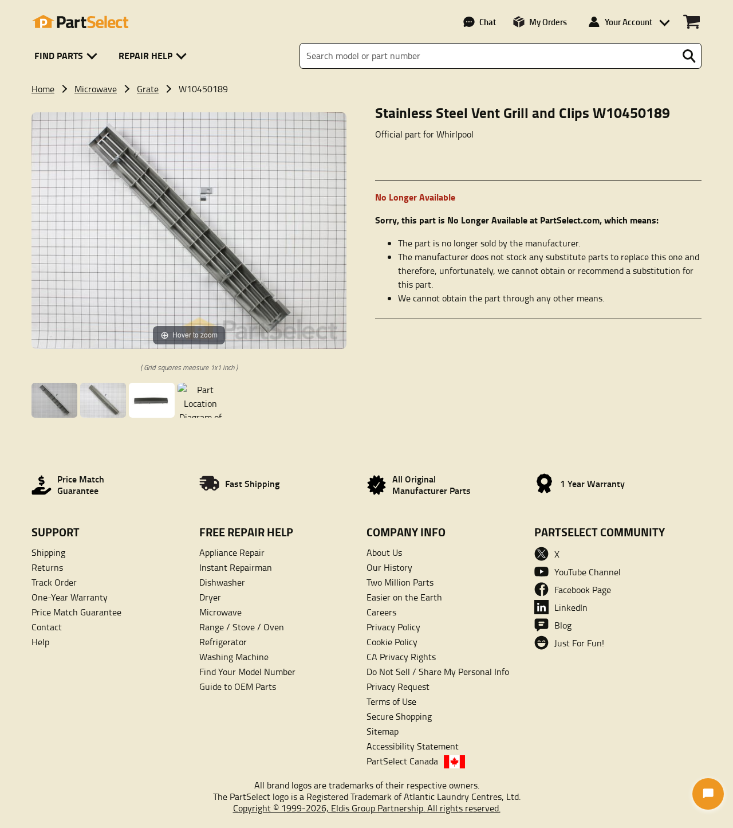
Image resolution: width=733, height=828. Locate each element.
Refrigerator (223, 641)
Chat (487, 21)
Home (42, 89)
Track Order (54, 582)
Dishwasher (222, 582)
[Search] (688, 56)
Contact (46, 627)
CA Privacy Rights (401, 656)
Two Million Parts (400, 582)
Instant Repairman (235, 567)
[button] (67, 56)
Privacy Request (397, 686)
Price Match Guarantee (76, 612)
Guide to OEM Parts (237, 686)
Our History (389, 567)
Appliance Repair (232, 552)
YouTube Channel (587, 572)
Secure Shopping (399, 716)
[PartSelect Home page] (80, 21)
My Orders (548, 21)
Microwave (95, 89)
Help (40, 641)
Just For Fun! (579, 643)
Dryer (210, 597)
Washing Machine (234, 656)
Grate (148, 89)
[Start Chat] (708, 794)
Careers (381, 612)
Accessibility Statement (412, 746)
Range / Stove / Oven (241, 627)
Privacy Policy (393, 627)
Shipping (48, 552)
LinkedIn (571, 607)
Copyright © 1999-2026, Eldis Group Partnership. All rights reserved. (367, 808)
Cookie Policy (391, 641)
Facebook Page (582, 589)
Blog (563, 625)
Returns (47, 567)
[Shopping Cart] (691, 21)
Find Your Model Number (247, 671)
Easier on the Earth (404, 597)
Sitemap (382, 731)
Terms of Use (391, 701)
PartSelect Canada (402, 761)
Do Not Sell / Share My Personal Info (437, 671)
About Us (384, 552)
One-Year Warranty (69, 597)
